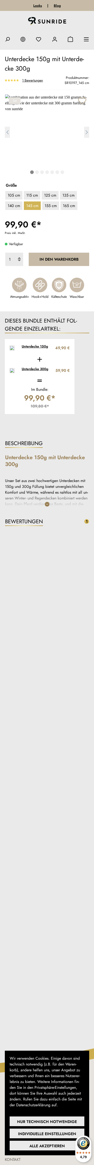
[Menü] (86, 39)
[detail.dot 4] (47, 172)
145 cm (32, 205)
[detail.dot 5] (52, 172)
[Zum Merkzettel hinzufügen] (82, 100)
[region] (47, 136)
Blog (57, 5)
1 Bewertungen (32, 80)
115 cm (32, 195)
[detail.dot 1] (31, 172)
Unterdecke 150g (35, 346)
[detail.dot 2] (37, 172)
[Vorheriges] (7, 132)
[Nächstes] (86, 132)
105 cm (14, 195)
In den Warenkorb (59, 259)
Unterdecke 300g (35, 368)
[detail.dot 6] (57, 172)
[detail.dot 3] (42, 172)
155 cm (51, 205)
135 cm (68, 195)
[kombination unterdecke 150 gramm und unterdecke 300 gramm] (47, 130)
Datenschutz (68, 1105)
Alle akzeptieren (47, 1146)
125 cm (50, 195)
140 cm (14, 205)
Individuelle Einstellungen (47, 1134)
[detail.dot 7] (62, 172)
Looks (37, 5)
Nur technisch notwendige (47, 1121)
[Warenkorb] (70, 39)
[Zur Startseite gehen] (47, 22)
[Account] (54, 39)
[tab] (47, 443)
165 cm (69, 205)
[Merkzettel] (38, 39)
